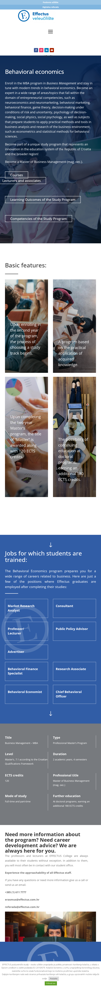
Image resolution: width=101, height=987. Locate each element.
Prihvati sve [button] (50, 983)
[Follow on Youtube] (52, 50)
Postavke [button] (53, 978)
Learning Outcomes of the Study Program (42, 199)
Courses (16, 175)
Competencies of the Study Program (38, 218)
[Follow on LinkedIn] (46, 50)
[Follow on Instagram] (41, 50)
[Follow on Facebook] (36, 50)
